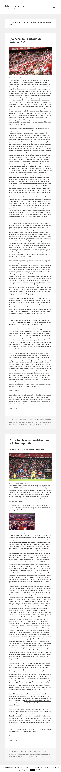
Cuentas (19, 753)
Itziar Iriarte (23, 419)
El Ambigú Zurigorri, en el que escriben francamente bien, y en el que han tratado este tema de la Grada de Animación (30, 397)
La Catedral (18, 754)
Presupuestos (19, 756)
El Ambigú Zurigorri (25, 422)
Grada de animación (44, 422)
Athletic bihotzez (14, 6)
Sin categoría (32, 419)
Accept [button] (32, 770)
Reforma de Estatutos (15, 426)
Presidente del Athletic (42, 424)
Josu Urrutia (41, 753)
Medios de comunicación (28, 754)
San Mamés (24, 426)
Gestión (24, 753)
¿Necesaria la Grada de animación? (25, 40)
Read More (39, 770)
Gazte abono (35, 422)
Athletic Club (47, 421)
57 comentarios (15, 758)
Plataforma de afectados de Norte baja (25, 424)
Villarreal (32, 756)
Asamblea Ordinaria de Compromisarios (28, 421)
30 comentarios (42, 426)
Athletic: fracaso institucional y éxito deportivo (30, 441)
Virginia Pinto (31, 426)
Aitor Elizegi (41, 419)
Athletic (42, 421)
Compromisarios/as (14, 422)
